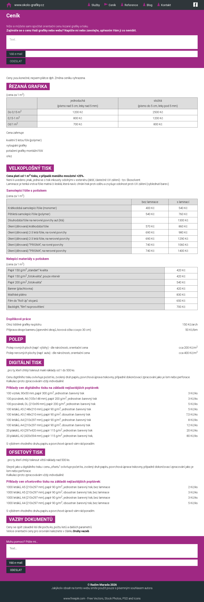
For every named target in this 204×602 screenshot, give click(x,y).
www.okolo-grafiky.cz (29, 5)
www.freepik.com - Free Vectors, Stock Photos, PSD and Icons (102, 598)
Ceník (112, 5)
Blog (149, 5)
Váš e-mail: (16, 54)
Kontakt (166, 5)
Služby (95, 5)
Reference (131, 5)
